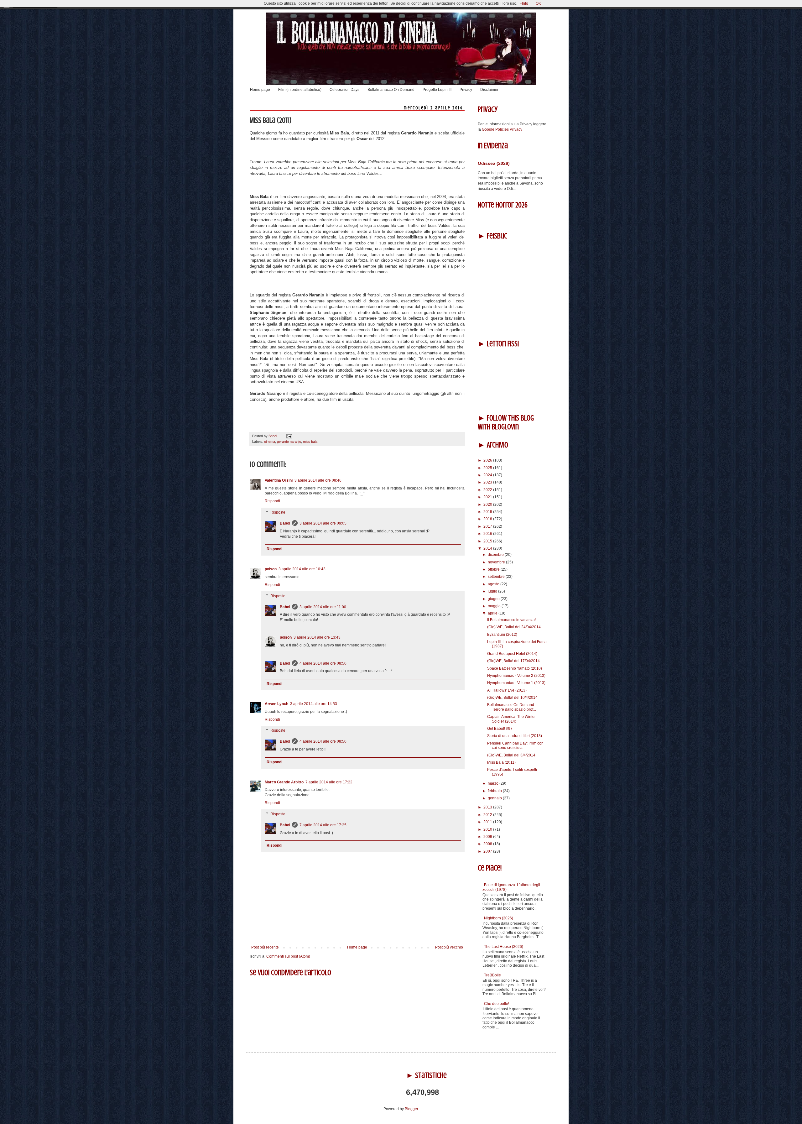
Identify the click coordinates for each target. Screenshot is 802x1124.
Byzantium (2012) (502, 634)
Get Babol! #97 (500, 728)
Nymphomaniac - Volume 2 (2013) (516, 675)
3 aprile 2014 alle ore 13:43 (317, 637)
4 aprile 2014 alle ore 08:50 (322, 663)
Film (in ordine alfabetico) (299, 89)
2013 (488, 807)
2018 (488, 519)
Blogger (411, 1109)
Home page (260, 89)
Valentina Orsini (279, 480)
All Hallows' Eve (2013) (507, 690)
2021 (488, 497)
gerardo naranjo (289, 441)
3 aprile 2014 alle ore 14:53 (313, 704)
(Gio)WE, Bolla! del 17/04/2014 (513, 661)
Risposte (277, 512)
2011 (488, 822)
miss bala (310, 441)
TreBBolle (492, 975)
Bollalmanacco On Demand (390, 89)
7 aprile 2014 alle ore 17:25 (322, 825)
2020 (488, 504)
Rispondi (272, 501)
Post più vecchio (449, 947)
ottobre (494, 569)
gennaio (495, 798)
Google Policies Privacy (502, 129)
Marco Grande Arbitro (284, 782)
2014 (488, 548)
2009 (488, 836)
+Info (524, 3)
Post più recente (265, 947)
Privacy (466, 89)
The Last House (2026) (503, 946)
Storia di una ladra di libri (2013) (514, 736)
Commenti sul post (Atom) (288, 956)
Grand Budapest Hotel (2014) (512, 653)
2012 (488, 815)
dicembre (496, 554)
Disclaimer (489, 89)
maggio (495, 606)
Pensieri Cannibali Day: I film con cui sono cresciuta (515, 745)
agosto (494, 584)
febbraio (495, 791)
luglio (493, 591)
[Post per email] (288, 436)
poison (271, 569)
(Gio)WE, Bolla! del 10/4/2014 (512, 697)
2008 (488, 844)
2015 (488, 541)
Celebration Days (344, 89)
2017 (488, 526)
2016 (488, 533)
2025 (488, 468)
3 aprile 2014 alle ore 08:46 (317, 480)
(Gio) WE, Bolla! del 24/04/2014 (514, 627)
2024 (488, 475)
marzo (493, 783)
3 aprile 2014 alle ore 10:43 (302, 569)
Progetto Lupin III (437, 89)
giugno (494, 599)
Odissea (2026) (494, 163)
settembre (497, 576)
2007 (488, 851)
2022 (488, 490)
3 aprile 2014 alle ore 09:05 (322, 523)
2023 (488, 482)
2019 (488, 512)
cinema (269, 441)
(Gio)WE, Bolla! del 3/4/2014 (511, 755)
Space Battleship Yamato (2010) (514, 668)
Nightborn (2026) (498, 918)
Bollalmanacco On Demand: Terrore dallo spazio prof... (511, 707)
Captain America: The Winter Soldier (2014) (511, 718)
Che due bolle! (496, 1003)
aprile (493, 613)
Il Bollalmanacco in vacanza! (511, 620)
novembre (497, 562)
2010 (488, 829)
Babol (285, 523)
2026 (488, 460)
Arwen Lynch (276, 704)
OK (538, 3)
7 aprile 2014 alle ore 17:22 (328, 782)
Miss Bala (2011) (501, 762)
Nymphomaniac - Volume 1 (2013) (516, 683)
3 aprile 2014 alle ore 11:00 (322, 607)
